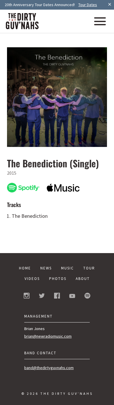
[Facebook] (57, 297)
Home (25, 268)
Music (67, 268)
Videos (32, 278)
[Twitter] (42, 296)
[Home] (22, 27)
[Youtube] (72, 296)
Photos (57, 278)
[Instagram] (27, 297)
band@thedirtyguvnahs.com (49, 367)
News (46, 268)
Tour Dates (87, 4)
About (83, 278)
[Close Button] (109, 4)
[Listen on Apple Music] (63, 188)
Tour (89, 268)
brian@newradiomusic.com (48, 336)
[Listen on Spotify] (23, 188)
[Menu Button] (100, 22)
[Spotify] (87, 297)
